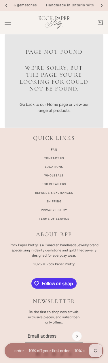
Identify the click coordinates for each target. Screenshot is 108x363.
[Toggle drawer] (8, 23)
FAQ (54, 149)
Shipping (54, 201)
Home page (57, 104)
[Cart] (100, 22)
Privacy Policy (54, 210)
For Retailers (54, 184)
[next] (102, 5)
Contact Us (54, 158)
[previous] (6, 5)
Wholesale (54, 175)
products (61, 110)
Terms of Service (54, 218)
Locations (54, 166)
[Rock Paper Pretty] (54, 22)
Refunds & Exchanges (54, 192)
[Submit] (77, 336)
